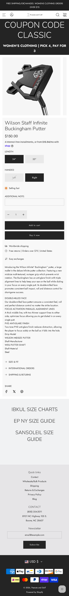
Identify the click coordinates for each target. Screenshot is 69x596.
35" (34, 159)
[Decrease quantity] (8, 214)
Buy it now (35, 235)
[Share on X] (14, 392)
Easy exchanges (16, 258)
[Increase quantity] (23, 214)
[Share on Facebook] (6, 392)
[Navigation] (4, 15)
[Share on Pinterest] (21, 392)
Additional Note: (15, 196)
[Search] (57, 14)
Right (34, 177)
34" (14, 159)
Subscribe (34, 544)
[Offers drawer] (11, 14)
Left (14, 177)
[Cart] (64, 14)
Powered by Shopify (34, 592)
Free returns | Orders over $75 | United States (30, 250)
